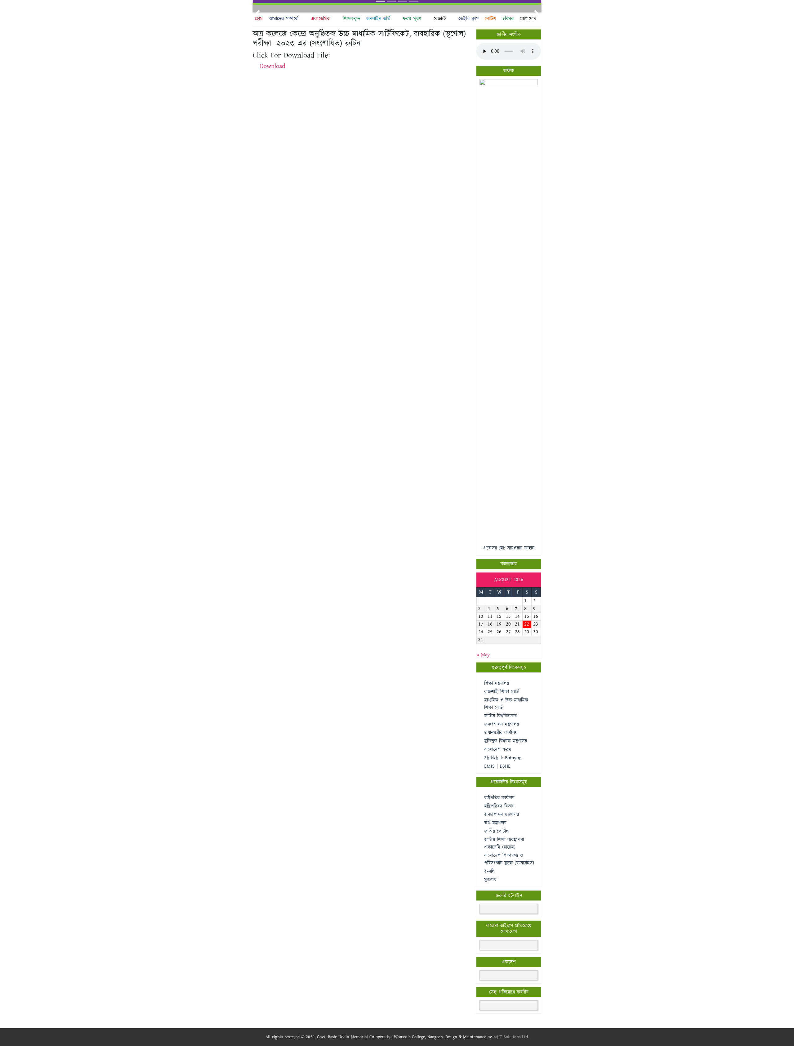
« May (483, 654)
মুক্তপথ (490, 879)
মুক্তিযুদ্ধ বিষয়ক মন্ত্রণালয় (505, 741)
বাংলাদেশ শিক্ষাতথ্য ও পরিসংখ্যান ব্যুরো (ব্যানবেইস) (509, 859)
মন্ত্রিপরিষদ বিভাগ (499, 806)
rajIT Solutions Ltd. (511, 1037)
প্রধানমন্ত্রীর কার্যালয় (500, 732)
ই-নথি (489, 871)
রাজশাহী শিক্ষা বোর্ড (501, 691)
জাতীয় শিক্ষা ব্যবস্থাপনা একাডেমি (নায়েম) (504, 843)
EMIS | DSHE (497, 766)
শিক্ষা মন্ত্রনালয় (496, 683)
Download (272, 66)
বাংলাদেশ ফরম (497, 749)
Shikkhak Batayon (503, 757)
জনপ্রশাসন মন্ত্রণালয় (501, 814)
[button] (258, 13)
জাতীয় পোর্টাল (496, 831)
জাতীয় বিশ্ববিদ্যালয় (500, 716)
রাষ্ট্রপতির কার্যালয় (499, 797)
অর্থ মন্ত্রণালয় (495, 823)
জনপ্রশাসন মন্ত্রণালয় (501, 724)
